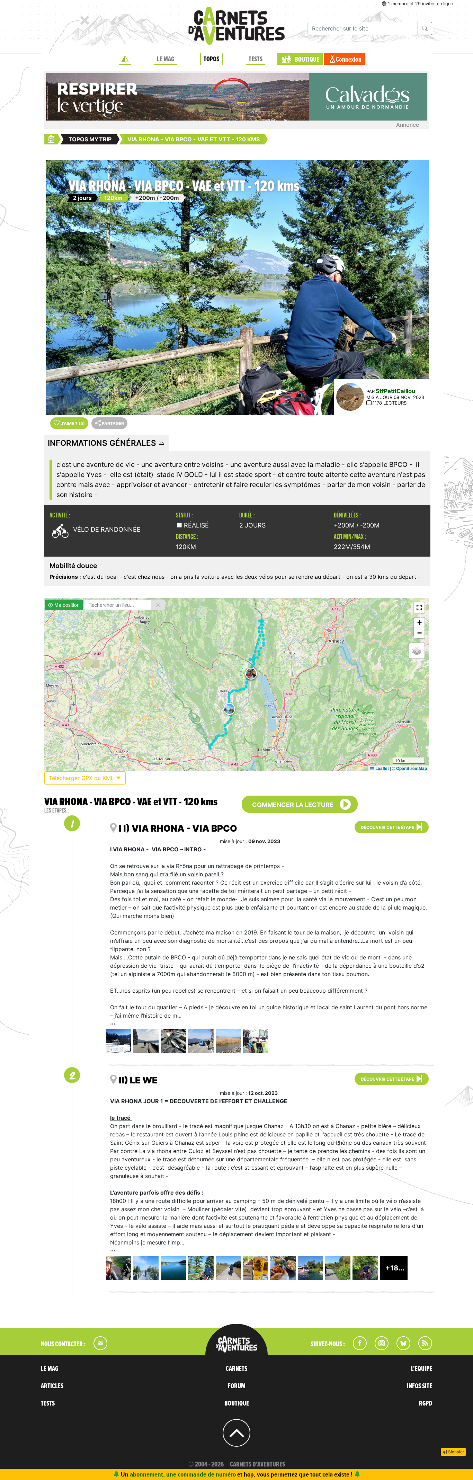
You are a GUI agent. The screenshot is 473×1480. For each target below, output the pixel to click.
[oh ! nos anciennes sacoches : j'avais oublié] (255, 1041)
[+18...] (394, 1278)
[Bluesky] (400, 1348)
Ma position (66, 604)
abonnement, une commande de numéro (183, 1474)
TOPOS (211, 59)
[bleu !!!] (200, 1041)
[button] (229, 709)
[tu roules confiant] (228, 1268)
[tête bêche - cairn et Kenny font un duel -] (173, 1041)
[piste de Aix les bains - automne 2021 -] (228, 1041)
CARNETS (236, 1368)
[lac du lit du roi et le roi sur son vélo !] (200, 1268)
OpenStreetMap (411, 768)
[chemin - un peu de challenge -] (365, 1268)
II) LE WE (138, 1080)
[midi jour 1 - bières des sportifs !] (255, 1268)
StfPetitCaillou (395, 391)
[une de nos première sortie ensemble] (118, 1041)
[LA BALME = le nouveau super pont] (146, 1268)
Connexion (349, 59)
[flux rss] (421, 1348)
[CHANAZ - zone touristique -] (310, 1268)
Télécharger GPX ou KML (82, 777)
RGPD (425, 1403)
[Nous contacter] (97, 1348)
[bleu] (173, 1268)
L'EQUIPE (421, 1368)
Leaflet (381, 768)
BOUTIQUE (307, 59)
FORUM (237, 1386)
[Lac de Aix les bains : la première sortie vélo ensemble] (146, 1041)
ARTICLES (52, 1386)
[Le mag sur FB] (357, 1348)
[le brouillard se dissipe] (118, 1268)
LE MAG (165, 59)
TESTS (255, 59)
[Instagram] (379, 1348)
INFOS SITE (419, 1386)
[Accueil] (125, 59)
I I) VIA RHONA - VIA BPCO (178, 828)
